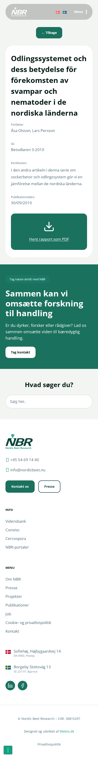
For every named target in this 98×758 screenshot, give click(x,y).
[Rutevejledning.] (49, 653)
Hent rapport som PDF (49, 239)
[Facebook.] (22, 685)
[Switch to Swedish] (64, 12)
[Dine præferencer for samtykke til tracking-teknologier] (8, 750)
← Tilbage (49, 32)
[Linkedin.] (10, 685)
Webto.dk (67, 731)
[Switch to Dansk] (57, 12)
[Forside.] (19, 441)
